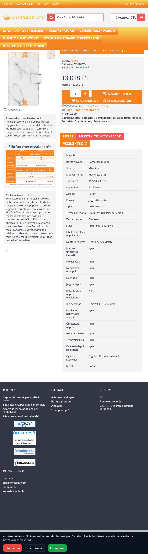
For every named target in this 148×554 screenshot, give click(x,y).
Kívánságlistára (87, 100)
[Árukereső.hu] (24, 434)
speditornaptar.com (14, 482)
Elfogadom (57, 548)
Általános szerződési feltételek (21, 416)
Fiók (102, 397)
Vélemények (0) (75, 143)
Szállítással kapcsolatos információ (24, 404)
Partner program (61, 401)
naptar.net (9, 478)
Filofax (74, 61)
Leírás (68, 136)
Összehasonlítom (119, 100)
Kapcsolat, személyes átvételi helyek (21, 399)
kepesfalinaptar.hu (14, 491)
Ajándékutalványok (62, 397)
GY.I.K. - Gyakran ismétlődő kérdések (116, 407)
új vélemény (101, 106)
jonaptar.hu (10, 486)
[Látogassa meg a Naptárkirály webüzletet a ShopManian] (24, 426)
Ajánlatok (56, 405)
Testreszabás (35, 548)
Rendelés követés (110, 401)
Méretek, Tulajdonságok (100, 136)
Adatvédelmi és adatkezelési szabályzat (20, 410)
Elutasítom (13, 548)
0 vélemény (85, 106)
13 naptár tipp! (60, 410)
